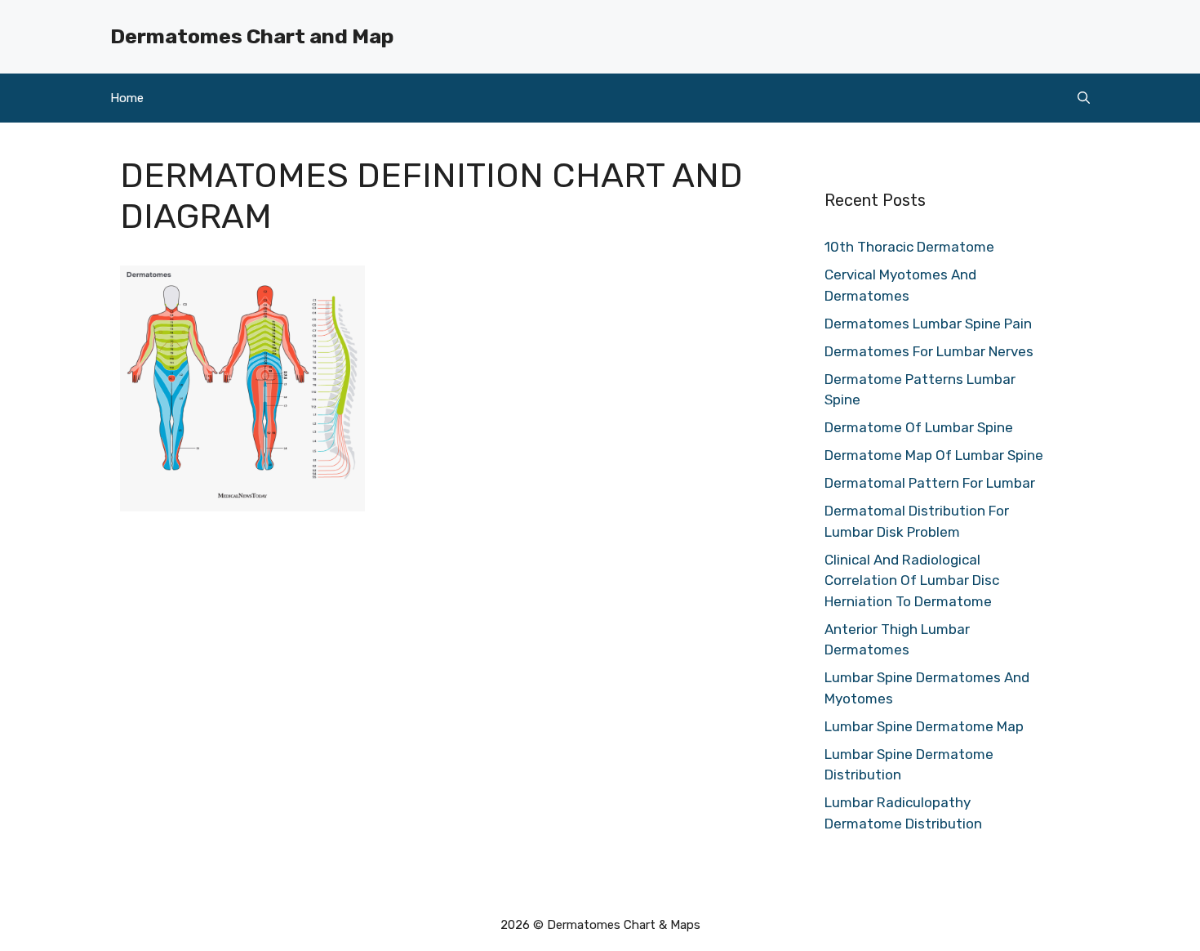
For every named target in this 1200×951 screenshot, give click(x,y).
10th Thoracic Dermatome (909, 247)
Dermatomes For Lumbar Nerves (928, 351)
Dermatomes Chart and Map (251, 36)
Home (127, 98)
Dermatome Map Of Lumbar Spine (933, 455)
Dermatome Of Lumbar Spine (918, 427)
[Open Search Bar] (1083, 98)
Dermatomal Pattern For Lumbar (929, 483)
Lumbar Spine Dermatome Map (924, 726)
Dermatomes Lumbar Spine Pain (928, 323)
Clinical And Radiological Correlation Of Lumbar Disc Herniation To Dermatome (911, 580)
